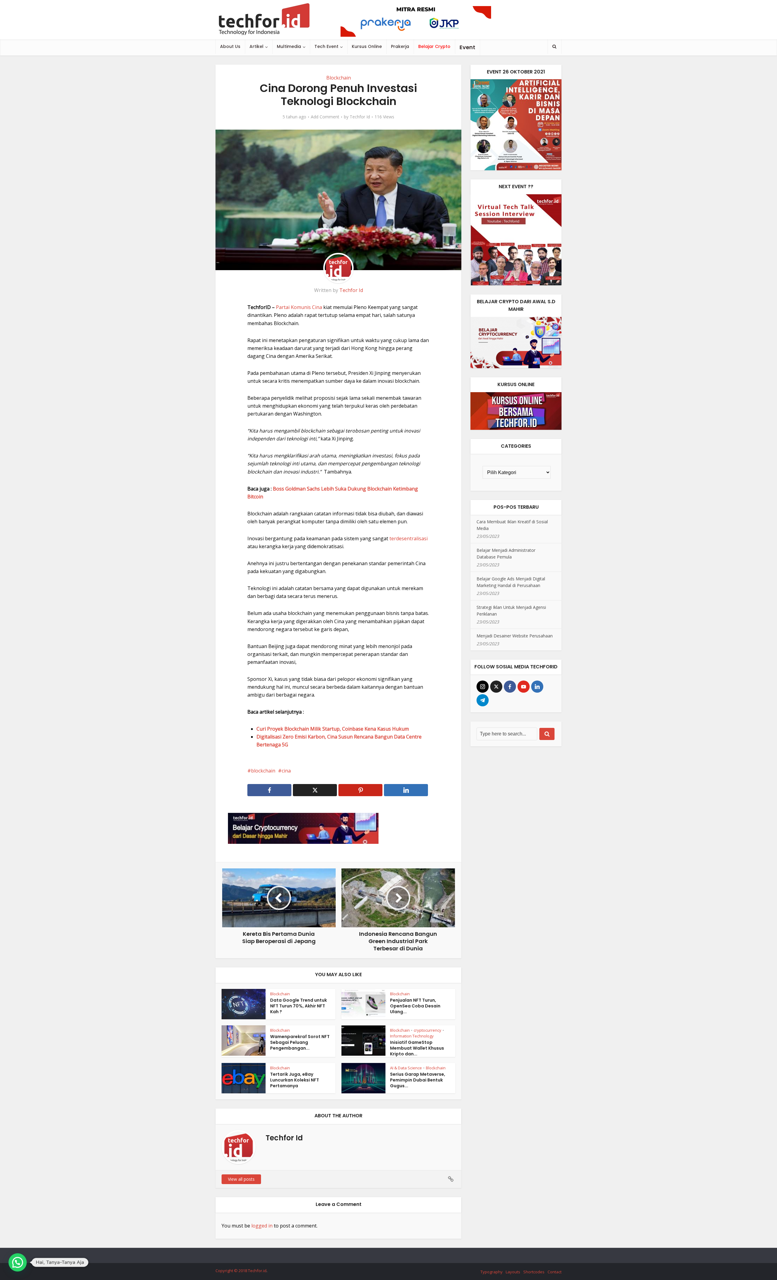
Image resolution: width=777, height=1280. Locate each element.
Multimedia (289, 46)
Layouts (513, 1272)
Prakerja (400, 46)
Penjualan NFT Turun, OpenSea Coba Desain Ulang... (415, 1006)
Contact (555, 1272)
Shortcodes (534, 1272)
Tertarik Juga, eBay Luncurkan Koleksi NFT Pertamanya (294, 1080)
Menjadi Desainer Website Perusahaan (515, 636)
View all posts (241, 1179)
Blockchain (338, 77)
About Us (230, 46)
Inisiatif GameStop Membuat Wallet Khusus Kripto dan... (417, 1048)
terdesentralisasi (408, 538)
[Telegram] (483, 700)
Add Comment (325, 117)
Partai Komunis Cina (299, 307)
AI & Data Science (406, 1068)
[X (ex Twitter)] (496, 687)
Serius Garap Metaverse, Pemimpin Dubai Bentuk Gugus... (417, 1080)
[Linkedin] (537, 687)
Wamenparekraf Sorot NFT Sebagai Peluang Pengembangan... (300, 1042)
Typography (491, 1272)
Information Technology (412, 1036)
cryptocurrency (427, 1030)
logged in (262, 1225)
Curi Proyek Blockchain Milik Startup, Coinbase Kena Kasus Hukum (332, 728)
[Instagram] (483, 687)
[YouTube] (523, 687)
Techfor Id (360, 117)
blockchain (263, 770)
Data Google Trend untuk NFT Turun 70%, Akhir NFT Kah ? (298, 1006)
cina (286, 770)
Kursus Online (367, 46)
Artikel (256, 46)
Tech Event (326, 46)
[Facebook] (510, 687)
